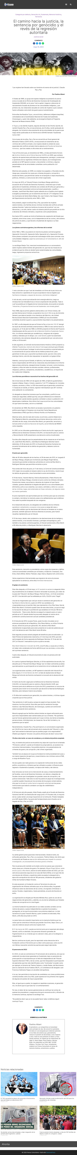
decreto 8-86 (46, 313)
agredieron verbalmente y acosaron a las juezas (28, 507)
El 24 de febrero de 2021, (29, 673)
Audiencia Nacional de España (33, 424)
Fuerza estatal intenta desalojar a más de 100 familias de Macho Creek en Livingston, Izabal (57, 1133)
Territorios (38, 17)
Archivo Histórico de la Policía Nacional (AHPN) (31, 155)
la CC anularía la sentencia (45, 589)
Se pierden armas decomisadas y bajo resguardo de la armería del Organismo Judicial (18, 1133)
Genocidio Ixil (35, 14)
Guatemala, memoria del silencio (29, 347)
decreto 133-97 (53, 324)
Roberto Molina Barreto (23, 603)
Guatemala (44, 14)
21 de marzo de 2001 (21, 929)
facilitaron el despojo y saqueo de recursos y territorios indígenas (34, 295)
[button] (66, 4)
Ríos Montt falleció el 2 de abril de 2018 (25, 646)
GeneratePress (50, 1152)
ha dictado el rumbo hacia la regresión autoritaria (35, 783)
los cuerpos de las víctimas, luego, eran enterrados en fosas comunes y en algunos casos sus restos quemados (38, 489)
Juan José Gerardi (40, 336)
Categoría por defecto (22, 14)
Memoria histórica (55, 14)
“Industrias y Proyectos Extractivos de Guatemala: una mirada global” (35, 306)
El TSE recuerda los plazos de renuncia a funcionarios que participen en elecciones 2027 (18, 1099)
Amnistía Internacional (44, 580)
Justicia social (38, 37)
